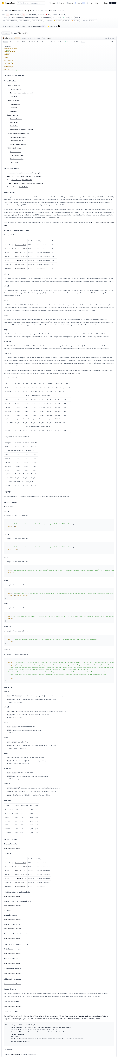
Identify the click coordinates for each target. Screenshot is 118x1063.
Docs (90, 3)
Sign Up (113, 3)
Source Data (14, 122)
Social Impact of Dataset (18, 137)
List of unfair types (14, 779)
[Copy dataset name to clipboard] (33, 10)
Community (54, 26)
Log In (106, 3)
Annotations (14, 126)
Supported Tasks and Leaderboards (21, 93)
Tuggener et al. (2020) (20, 260)
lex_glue (28, 10)
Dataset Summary (16, 89)
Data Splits (13, 111)
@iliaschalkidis (15, 1054)
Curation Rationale (16, 119)
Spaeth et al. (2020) (20, 252)
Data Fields (13, 108)
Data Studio (21, 26)
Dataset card (9, 26)
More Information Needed (12, 848)
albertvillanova (10, 38)
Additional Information (14, 148)
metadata (7, 46)
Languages (13, 96)
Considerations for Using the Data (18, 133)
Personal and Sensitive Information (21, 129)
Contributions (14, 162)
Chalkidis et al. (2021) (75, 373)
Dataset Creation (12, 115)
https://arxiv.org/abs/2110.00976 (22, 180)
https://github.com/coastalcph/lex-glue (28, 173)
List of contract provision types (18, 763)
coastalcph (18, 11)
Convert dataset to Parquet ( (32, 38)
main (6, 33)
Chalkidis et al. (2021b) (21, 256)
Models (52, 3)
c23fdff (49, 38)
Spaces (70, 3)
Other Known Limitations (18, 144)
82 (42, 11)
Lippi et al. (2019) (19, 264)
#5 (43, 38)
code (11, 42)
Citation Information (16, 159)
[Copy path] (27, 33)
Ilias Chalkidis (23, 187)
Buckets (81, 3)
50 (63, 11)
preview (5, 42)
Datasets (62, 3)
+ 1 (53, 17)
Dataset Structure (13, 100)
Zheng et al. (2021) (20, 268)
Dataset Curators (15, 152)
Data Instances (15, 104)
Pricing (96, 3)
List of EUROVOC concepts (17, 748)
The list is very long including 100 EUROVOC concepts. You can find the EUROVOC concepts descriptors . (42, 748)
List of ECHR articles (15, 702)
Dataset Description (13, 86)
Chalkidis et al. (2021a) (21, 249)
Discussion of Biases (16, 141)
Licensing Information (17, 155)
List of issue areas (14, 733)
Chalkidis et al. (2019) (20, 245)
